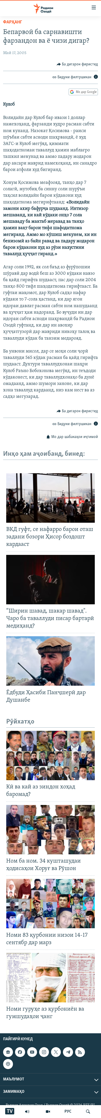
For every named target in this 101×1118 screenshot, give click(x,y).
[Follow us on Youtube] (32, 1052)
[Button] (77, 64)
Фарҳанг (12, 22)
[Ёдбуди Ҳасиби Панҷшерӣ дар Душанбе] (50, 661)
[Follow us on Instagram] (44, 1052)
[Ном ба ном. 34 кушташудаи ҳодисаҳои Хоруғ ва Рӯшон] (50, 829)
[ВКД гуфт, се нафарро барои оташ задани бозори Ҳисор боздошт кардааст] (50, 498)
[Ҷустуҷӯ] (88, 1111)
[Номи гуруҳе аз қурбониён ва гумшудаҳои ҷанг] (50, 977)
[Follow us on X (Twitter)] (56, 1052)
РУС (67, 1112)
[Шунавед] (27, 1111)
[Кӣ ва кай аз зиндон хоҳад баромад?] (50, 755)
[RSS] (80, 1052)
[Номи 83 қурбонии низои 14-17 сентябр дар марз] (50, 903)
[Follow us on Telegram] (68, 1052)
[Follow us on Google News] (8, 1052)
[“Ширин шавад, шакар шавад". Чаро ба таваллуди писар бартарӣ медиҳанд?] (50, 579)
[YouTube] (48, 1111)
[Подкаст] (8, 1064)
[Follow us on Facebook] (20, 1052)
